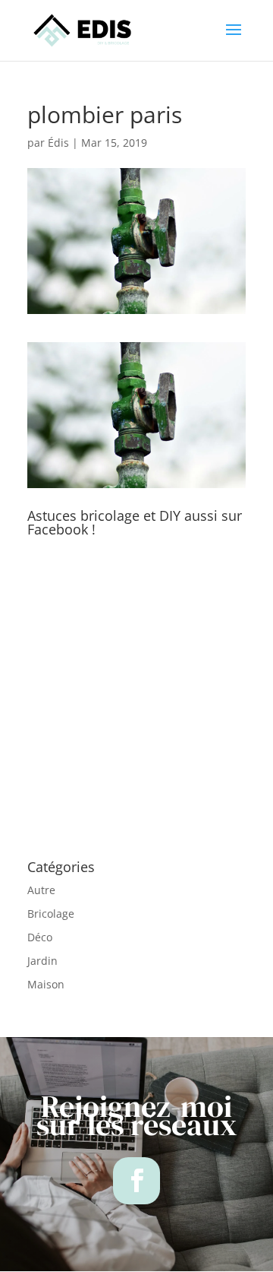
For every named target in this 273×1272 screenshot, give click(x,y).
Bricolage (50, 913)
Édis (58, 142)
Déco (39, 937)
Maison (45, 984)
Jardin (42, 960)
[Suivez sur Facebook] (136, 1180)
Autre (41, 890)
